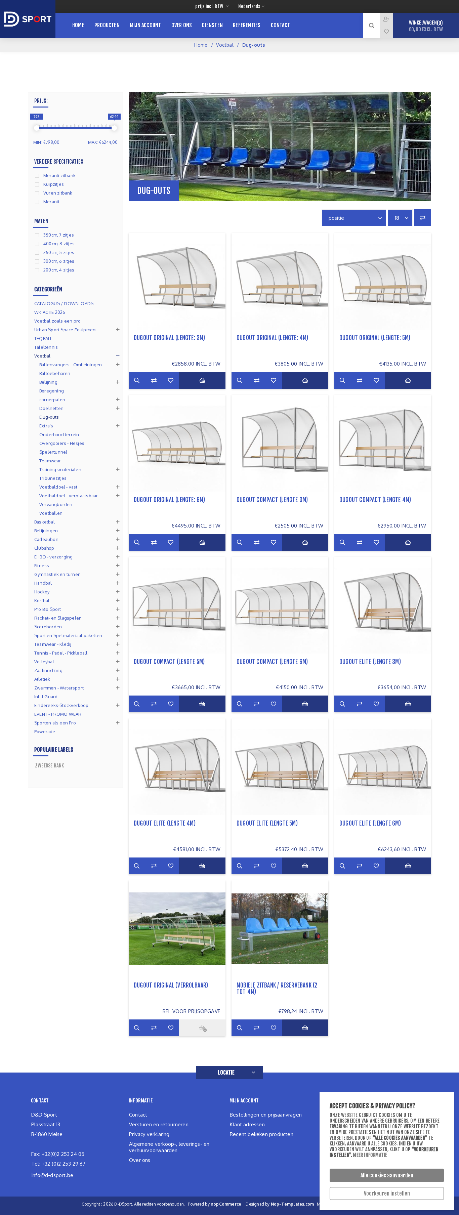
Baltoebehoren (55, 373)
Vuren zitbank (58, 193)
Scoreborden (48, 626)
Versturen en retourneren (159, 1124)
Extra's (46, 425)
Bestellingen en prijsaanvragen (266, 1115)
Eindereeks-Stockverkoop (61, 705)
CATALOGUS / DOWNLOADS (63, 303)
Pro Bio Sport (47, 609)
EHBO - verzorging (53, 556)
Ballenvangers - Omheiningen (70, 364)
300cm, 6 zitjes (58, 261)
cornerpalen (52, 399)
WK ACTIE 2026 (50, 312)
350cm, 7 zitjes (58, 235)
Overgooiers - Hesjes (61, 443)
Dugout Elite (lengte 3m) (370, 661)
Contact (138, 1115)
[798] (36, 128)
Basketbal (44, 522)
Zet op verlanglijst (170, 380)
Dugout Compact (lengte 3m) (272, 499)
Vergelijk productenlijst (422, 217)
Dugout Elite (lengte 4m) (165, 823)
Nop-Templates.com (292, 1204)
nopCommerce (226, 1204)
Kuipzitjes (53, 184)
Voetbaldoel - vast (58, 487)
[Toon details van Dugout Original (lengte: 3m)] (177, 281)
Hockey (41, 591)
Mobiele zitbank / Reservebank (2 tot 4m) (277, 988)
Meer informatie (370, 1155)
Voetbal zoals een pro (57, 321)
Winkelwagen (426, 26)
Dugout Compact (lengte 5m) (169, 661)
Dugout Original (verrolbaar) (171, 985)
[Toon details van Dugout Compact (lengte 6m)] (280, 605)
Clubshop (44, 548)
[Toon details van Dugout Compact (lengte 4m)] (382, 443)
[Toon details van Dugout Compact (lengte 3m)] (280, 443)
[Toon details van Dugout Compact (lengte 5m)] (177, 605)
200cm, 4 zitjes (58, 270)
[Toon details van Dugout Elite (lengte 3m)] (382, 605)
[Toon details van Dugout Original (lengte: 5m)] (382, 281)
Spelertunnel (53, 452)
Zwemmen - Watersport (59, 687)
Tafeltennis (46, 347)
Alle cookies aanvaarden (387, 1175)
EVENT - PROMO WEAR (58, 714)
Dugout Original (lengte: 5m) (375, 337)
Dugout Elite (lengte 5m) (267, 823)
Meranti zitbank (59, 175)
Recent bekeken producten (261, 1134)
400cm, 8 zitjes (59, 243)
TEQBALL (43, 338)
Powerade (44, 731)
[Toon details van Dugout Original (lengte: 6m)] (177, 443)
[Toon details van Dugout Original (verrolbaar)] (177, 928)
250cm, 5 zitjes (58, 252)
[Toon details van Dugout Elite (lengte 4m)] (177, 766)
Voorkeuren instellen (387, 1193)
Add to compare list (153, 380)
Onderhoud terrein (59, 434)
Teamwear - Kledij (52, 644)
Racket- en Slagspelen (58, 618)
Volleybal (44, 661)
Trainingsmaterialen (60, 469)
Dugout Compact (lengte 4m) (375, 499)
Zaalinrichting (48, 670)
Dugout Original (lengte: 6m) (169, 499)
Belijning (48, 382)
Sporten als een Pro (55, 722)
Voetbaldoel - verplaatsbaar (68, 495)
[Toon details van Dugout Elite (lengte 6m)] (382, 766)
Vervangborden (56, 504)
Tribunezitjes (53, 478)
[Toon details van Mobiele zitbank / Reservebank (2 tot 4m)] (280, 928)
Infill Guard (45, 696)
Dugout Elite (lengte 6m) (370, 823)
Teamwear (50, 460)
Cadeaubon (46, 539)
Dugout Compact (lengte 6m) (272, 661)
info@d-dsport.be (52, 1175)
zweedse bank (49, 765)
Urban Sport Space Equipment (65, 329)
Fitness (41, 565)
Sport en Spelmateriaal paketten (68, 635)
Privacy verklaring (149, 1134)
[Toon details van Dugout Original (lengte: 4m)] (280, 281)
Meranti (51, 201)
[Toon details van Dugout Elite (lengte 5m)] (280, 766)
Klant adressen (247, 1124)
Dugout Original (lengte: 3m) (169, 337)
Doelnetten (51, 408)
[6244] (114, 128)
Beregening (51, 390)
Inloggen (391, 19)
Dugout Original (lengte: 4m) (272, 337)
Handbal (43, 583)
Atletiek (42, 679)
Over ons (140, 1160)
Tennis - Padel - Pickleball (60, 653)
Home (201, 45)
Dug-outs (49, 417)
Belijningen (46, 530)
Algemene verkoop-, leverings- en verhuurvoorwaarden (169, 1147)
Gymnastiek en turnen (57, 574)
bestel (202, 380)
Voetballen (50, 513)
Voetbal (224, 45)
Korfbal (41, 600)
